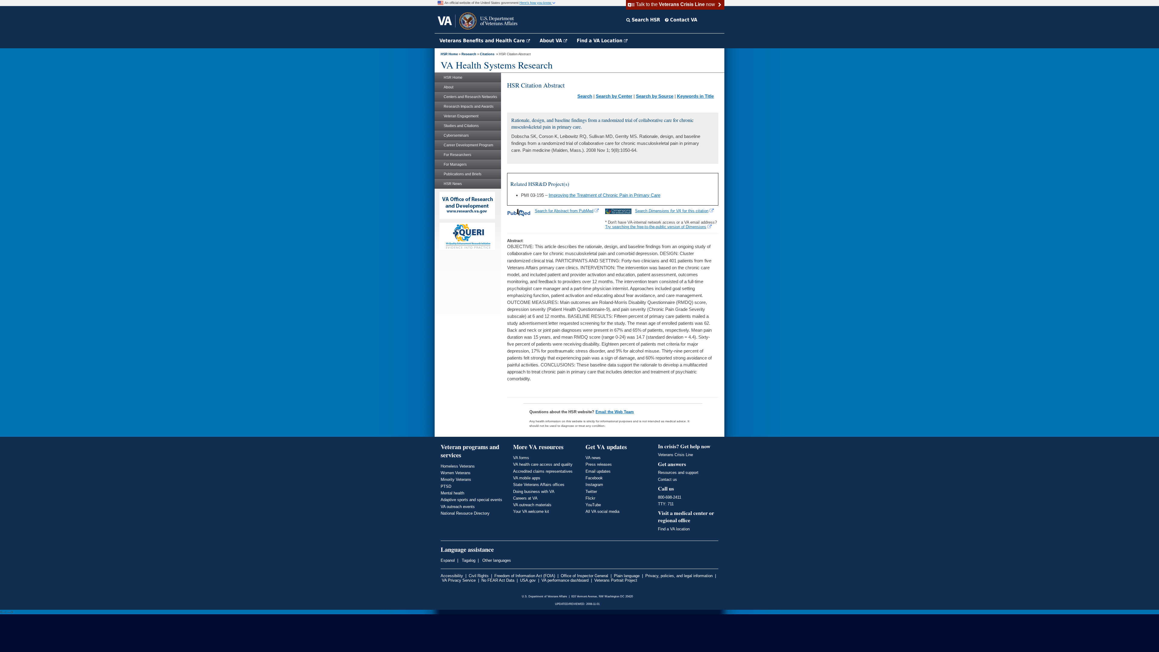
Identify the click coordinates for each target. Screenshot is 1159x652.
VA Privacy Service (459, 580)
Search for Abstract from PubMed (564, 211)
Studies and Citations (461, 126)
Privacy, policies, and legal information (679, 576)
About (448, 87)
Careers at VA (525, 498)
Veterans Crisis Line (675, 454)
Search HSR (645, 20)
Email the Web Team (614, 412)
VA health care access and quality (543, 464)
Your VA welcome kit (531, 511)
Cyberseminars (456, 135)
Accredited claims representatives (543, 471)
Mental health (452, 493)
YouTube (593, 505)
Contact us (667, 479)
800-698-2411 (669, 497)
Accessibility (452, 576)
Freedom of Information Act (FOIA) (524, 576)
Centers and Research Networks (470, 97)
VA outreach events (458, 506)
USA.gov (528, 580)
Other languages (496, 560)
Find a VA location (674, 529)
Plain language (627, 576)
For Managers (455, 164)
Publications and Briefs (462, 174)
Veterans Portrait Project (615, 580)
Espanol (448, 560)
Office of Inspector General (584, 576)
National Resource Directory (465, 513)
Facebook (594, 478)
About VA (552, 40)
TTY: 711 (666, 504)
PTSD (446, 486)
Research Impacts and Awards (468, 106)
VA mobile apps (526, 478)
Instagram (594, 484)
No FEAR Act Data (497, 580)
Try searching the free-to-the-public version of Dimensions (655, 227)
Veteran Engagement (461, 116)
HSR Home (449, 54)
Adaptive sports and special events (471, 499)
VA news (593, 457)
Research (468, 54)
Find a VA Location (600, 40)
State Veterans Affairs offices (538, 484)
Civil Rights (479, 576)
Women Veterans (456, 473)
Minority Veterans (456, 479)
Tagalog (468, 560)
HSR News (453, 184)
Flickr (590, 498)
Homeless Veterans (458, 466)
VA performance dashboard (565, 580)
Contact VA (683, 20)
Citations (487, 54)
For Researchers (457, 155)
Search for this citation (671, 211)
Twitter (591, 491)
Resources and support (678, 472)
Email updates (598, 471)
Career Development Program (468, 145)
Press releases (599, 464)
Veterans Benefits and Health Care (482, 40)
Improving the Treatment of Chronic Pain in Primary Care (604, 195)
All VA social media (602, 511)
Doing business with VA (533, 491)
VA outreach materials (532, 505)
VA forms (521, 457)
